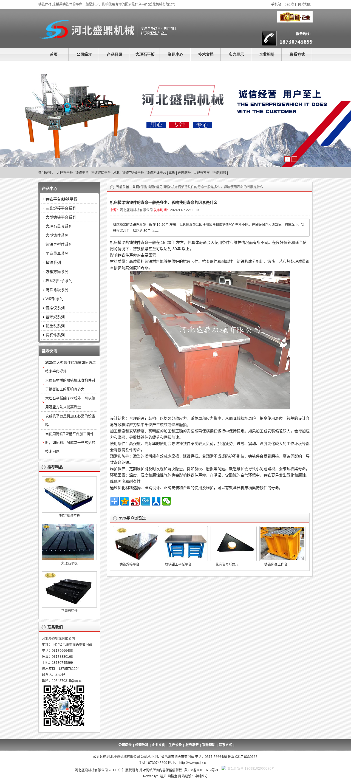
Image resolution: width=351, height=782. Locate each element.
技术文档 (206, 54)
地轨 (116, 173)
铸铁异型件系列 (59, 244)
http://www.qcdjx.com (194, 763)
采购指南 (147, 187)
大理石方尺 (201, 173)
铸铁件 (261, 487)
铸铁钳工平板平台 (178, 564)
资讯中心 (175, 54)
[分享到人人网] (156, 501)
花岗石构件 (69, 611)
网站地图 (304, 4)
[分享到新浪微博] (135, 501)
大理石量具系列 (59, 226)
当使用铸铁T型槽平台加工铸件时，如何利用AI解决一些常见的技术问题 (70, 442)
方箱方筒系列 (57, 271)
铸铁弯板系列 (57, 289)
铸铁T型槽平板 (133, 173)
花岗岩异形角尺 (227, 564)
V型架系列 (54, 299)
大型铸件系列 (57, 235)
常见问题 (162, 187)
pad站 (289, 4)
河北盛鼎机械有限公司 (136, 210)
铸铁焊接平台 (129, 564)
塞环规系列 (55, 317)
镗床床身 (184, 173)
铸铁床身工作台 (275, 564)
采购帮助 (208, 745)
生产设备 (175, 745)
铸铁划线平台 (156, 173)
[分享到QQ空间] (124, 501)
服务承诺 (192, 745)
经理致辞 (141, 745)
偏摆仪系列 (55, 308)
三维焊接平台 (101, 173)
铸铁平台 (82, 173)
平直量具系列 (57, 253)
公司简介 (84, 54)
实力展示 (236, 54)
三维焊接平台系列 (61, 208)
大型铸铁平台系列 (61, 217)
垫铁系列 (53, 262)
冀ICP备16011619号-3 (201, 770)
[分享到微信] (166, 501)
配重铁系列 (55, 326)
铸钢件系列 (55, 335)
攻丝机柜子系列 (59, 280)
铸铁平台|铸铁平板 (61, 199)
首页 (54, 54)
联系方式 (297, 54)
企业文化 (158, 745)
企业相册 (266, 54)
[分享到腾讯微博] (145, 501)
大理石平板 (145, 54)
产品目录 (114, 54)
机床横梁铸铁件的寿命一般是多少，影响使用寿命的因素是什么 (217, 187)
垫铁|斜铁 (219, 173)
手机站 (276, 4)
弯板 (172, 173)
